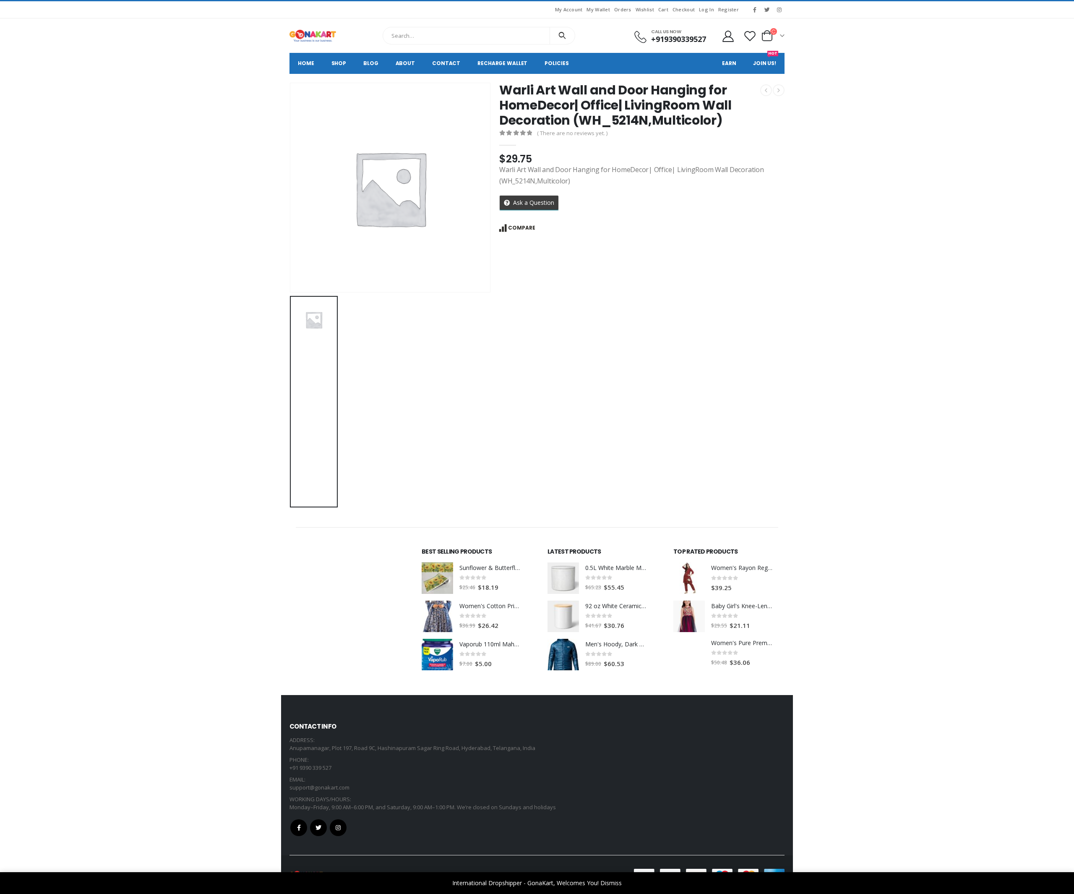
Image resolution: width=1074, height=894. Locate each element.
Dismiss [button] (611, 883)
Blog (370, 63)
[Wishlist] (750, 36)
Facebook (298, 827)
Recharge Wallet (502, 63)
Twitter (318, 827)
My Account (569, 9)
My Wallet (598, 9)
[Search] (562, 35)
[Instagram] (779, 9)
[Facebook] (754, 9)
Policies (556, 63)
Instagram (338, 827)
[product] (437, 578)
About (405, 63)
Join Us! (765, 60)
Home (306, 63)
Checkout (684, 9)
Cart (663, 9)
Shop (339, 63)
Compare (521, 227)
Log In (706, 9)
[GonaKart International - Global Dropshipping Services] (312, 36)
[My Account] (728, 36)
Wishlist (645, 9)
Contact (446, 63)
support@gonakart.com (319, 787)
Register (728, 9)
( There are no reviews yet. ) (572, 133)
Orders (622, 9)
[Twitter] (766, 9)
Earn (729, 63)
